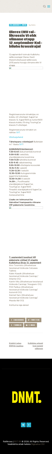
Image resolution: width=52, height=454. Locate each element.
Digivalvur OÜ (38, 444)
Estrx (33, 25)
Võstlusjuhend (16, 137)
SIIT (18, 132)
